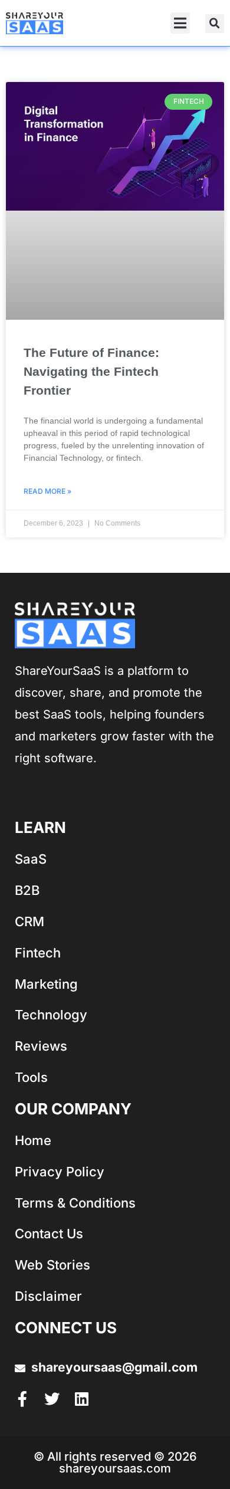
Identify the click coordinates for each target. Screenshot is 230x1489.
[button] (180, 23)
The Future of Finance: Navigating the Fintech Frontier (91, 371)
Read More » (47, 491)
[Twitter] (52, 1398)
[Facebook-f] (22, 1398)
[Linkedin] (81, 1398)
